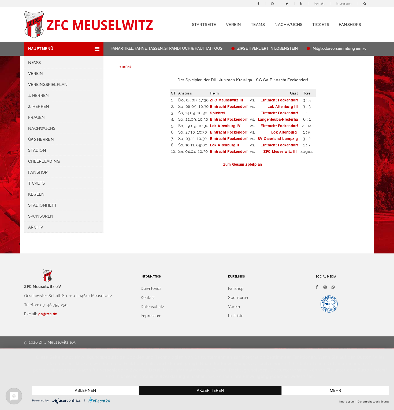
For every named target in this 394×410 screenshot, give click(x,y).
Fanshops (350, 24)
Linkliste (236, 316)
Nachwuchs (288, 24)
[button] (63, 49)
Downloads (151, 288)
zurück (126, 66)
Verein (233, 24)
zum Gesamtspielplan (242, 164)
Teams (258, 24)
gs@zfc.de (47, 313)
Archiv (35, 227)
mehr (335, 390)
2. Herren (38, 106)
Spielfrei (217, 112)
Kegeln (36, 194)
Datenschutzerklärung (373, 401)
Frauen (36, 117)
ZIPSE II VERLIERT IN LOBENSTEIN (261, 48)
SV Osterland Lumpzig (278, 138)
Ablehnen (85, 390)
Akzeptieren (210, 390)
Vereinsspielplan (48, 84)
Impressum (344, 3)
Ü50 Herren (41, 139)
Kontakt (319, 3)
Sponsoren (41, 216)
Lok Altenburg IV (225, 125)
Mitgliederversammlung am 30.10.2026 (341, 48)
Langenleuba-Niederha (278, 119)
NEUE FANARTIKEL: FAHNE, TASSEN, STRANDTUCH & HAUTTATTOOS (155, 48)
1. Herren (38, 95)
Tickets (320, 24)
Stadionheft (42, 205)
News (34, 62)
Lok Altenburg (284, 132)
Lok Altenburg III (282, 106)
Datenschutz (152, 307)
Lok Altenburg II (224, 144)
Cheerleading (44, 161)
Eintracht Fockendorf (279, 99)
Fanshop (37, 172)
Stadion (37, 150)
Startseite (204, 24)
